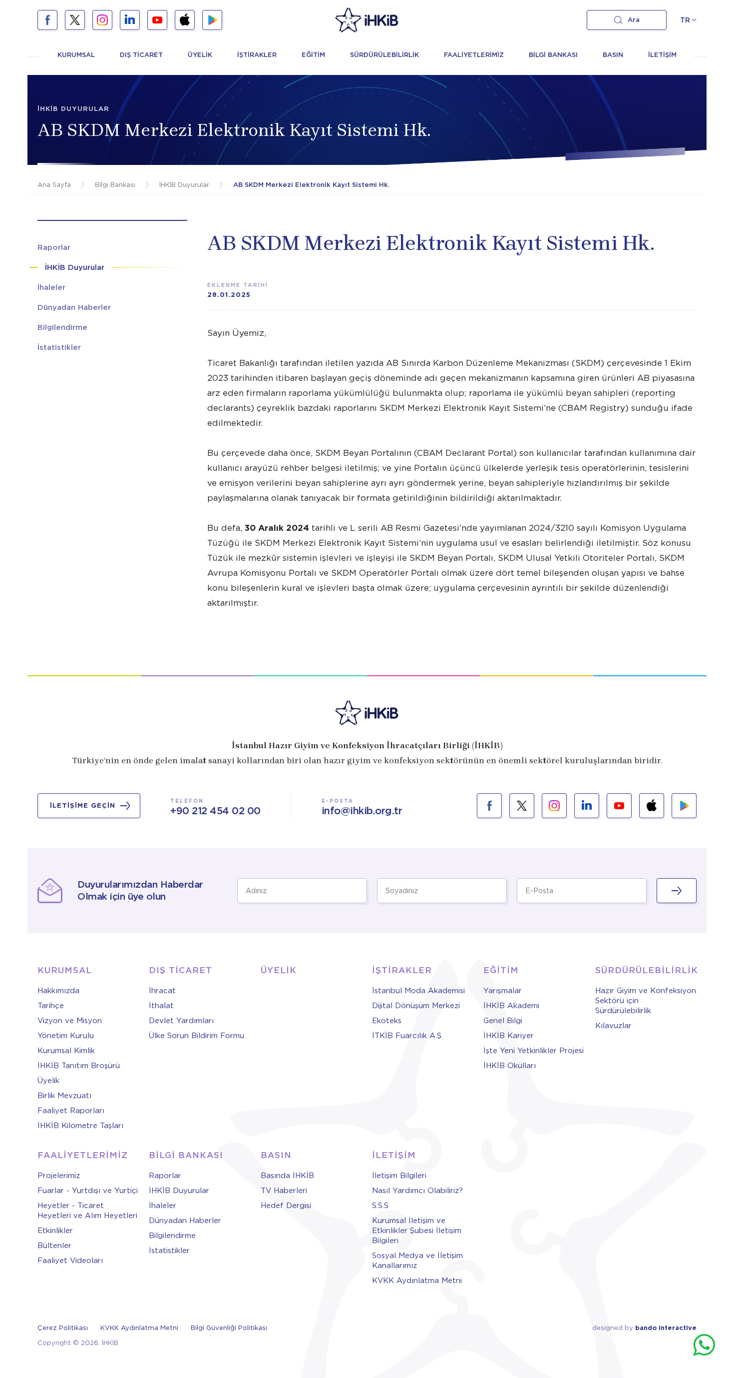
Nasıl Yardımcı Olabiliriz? (417, 1190)
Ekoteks (386, 1020)
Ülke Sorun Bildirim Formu (196, 1035)
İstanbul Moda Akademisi (418, 990)
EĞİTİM (313, 54)
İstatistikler (169, 1250)
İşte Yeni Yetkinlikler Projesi (533, 1050)
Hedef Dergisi (286, 1205)
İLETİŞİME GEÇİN (82, 805)
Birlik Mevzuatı (64, 1095)
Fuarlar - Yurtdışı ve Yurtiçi (87, 1190)
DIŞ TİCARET (141, 54)
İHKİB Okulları (509, 1065)
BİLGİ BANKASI (553, 54)
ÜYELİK (200, 54)
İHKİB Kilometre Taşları (80, 1125)
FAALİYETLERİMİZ (474, 54)
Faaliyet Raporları (70, 1110)
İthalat (161, 1005)
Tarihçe (50, 1005)
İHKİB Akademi (511, 1005)
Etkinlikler (55, 1230)
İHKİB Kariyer (508, 1035)
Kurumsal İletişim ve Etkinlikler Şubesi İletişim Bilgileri (416, 1230)
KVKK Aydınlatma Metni (417, 1280)
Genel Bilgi (502, 1020)
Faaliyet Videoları (70, 1260)
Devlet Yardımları (181, 1020)
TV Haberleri (284, 1190)
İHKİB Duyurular (179, 1190)
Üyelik (48, 1080)
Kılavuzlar (613, 1025)
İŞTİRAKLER (257, 54)
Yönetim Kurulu (65, 1035)
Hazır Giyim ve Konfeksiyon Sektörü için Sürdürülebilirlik (645, 1000)
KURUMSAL (76, 54)
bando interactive (666, 1328)
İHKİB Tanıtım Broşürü (78, 1065)
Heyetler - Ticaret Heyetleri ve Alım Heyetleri (87, 1210)
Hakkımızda (58, 990)
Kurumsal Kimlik (66, 1050)
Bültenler (54, 1245)
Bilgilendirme (172, 1235)
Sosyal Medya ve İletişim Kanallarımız (417, 1260)
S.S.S (380, 1205)
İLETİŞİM (662, 54)
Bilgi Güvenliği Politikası (229, 1328)
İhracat (162, 990)
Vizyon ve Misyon (69, 1020)
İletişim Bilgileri (399, 1175)
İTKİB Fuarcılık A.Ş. (407, 1035)
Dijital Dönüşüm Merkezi (416, 1005)
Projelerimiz (58, 1175)
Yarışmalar (502, 990)
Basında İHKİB (287, 1175)
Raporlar (165, 1175)
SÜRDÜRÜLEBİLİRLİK (384, 54)
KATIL (677, 890)
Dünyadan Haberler (185, 1220)
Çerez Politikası (62, 1328)
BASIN (613, 54)
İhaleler (162, 1205)
